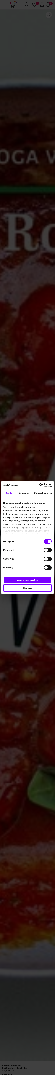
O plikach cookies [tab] (43, 493)
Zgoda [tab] (9, 493)
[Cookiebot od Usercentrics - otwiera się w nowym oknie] (39, 485)
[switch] (48, 550)
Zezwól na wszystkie (27, 580)
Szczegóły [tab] (24, 493)
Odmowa (27, 588)
